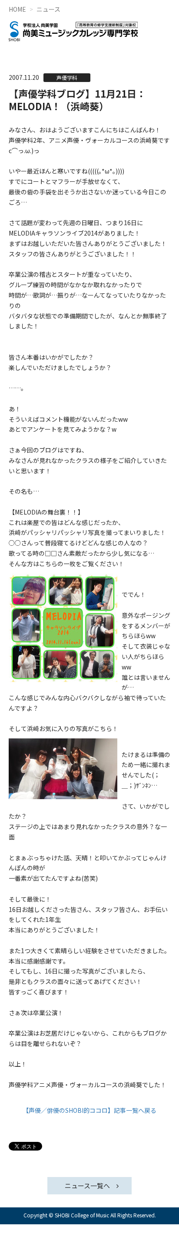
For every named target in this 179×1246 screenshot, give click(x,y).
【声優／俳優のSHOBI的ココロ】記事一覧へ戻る (89, 1110)
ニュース (48, 9)
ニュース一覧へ (87, 1185)
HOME (17, 9)
